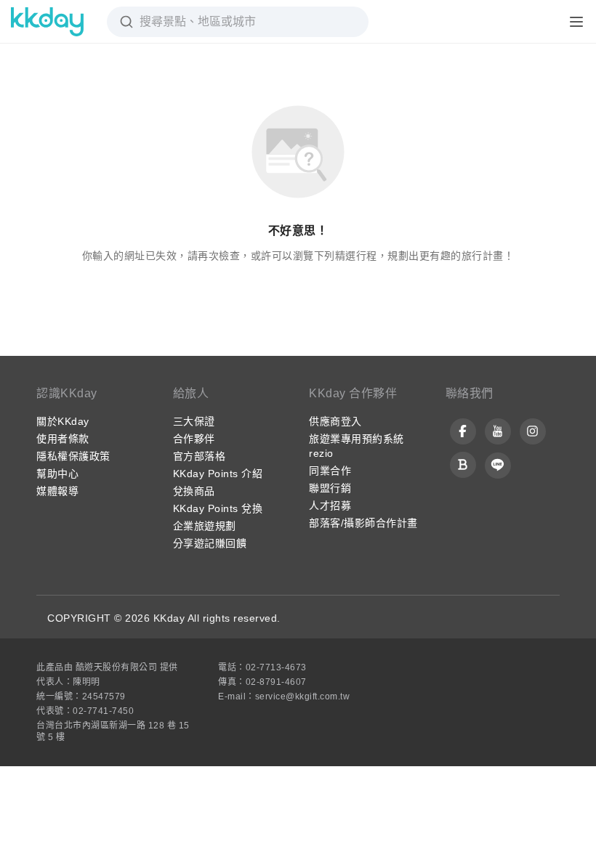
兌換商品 (194, 491)
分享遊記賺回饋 (210, 543)
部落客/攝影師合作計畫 (363, 523)
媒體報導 (57, 491)
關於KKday (62, 421)
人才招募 (330, 505)
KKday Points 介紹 (218, 473)
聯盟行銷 (330, 488)
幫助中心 (57, 473)
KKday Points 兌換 (218, 508)
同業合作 (330, 470)
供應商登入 (335, 421)
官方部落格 (199, 456)
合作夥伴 (194, 438)
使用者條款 (62, 438)
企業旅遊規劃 (204, 526)
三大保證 (194, 421)
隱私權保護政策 (73, 456)
